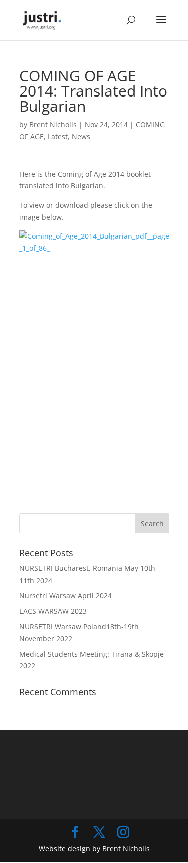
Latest (58, 136)
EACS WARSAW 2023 (53, 611)
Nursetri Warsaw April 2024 (65, 595)
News (81, 136)
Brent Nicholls (53, 124)
